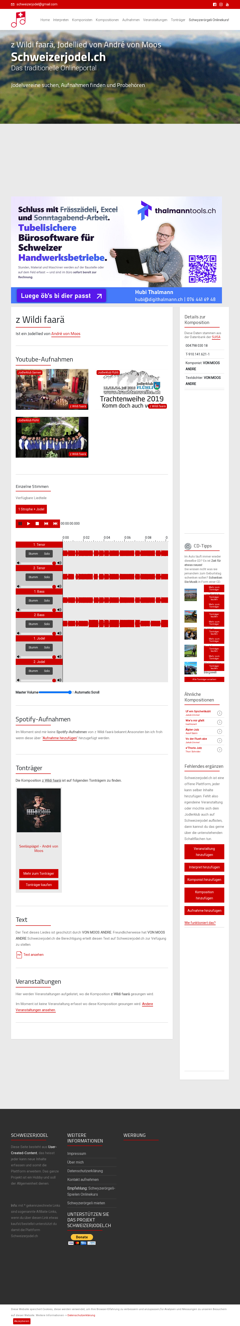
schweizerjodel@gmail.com (37, 4)
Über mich (75, 1162)
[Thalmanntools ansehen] (116, 248)
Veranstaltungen (155, 20)
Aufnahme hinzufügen (60, 738)
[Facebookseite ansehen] (214, 4)
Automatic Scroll (87, 692)
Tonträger (178, 20)
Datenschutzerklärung (81, 1315)
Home (45, 20)
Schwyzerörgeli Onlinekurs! (209, 20)
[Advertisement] (120, 160)
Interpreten (61, 20)
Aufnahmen (131, 20)
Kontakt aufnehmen (83, 1179)
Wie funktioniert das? (200, 923)
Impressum (76, 1153)
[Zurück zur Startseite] (18, 18)
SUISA (216, 336)
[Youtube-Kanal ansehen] (226, 4)
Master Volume (27, 692)
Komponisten (82, 20)
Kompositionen (107, 20)
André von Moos (65, 333)
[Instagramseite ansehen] (220, 4)
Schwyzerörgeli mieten (86, 1203)
